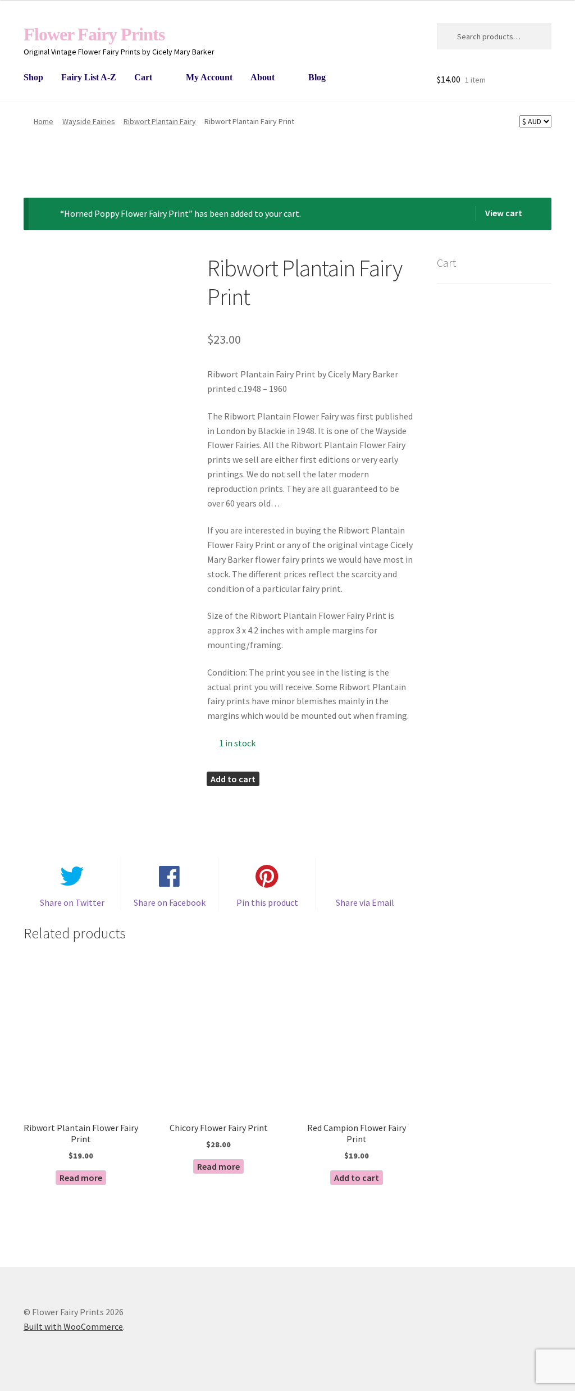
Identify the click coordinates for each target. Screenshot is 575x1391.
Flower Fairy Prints (94, 34)
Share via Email (365, 902)
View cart (503, 212)
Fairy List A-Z (88, 77)
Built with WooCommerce (73, 1326)
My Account (209, 77)
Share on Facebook (170, 902)
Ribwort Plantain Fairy (160, 121)
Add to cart (233, 779)
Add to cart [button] (356, 1177)
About (262, 77)
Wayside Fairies (88, 121)
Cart (143, 77)
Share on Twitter (72, 902)
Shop (33, 77)
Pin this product (267, 902)
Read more (81, 1177)
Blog (317, 77)
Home (43, 121)
